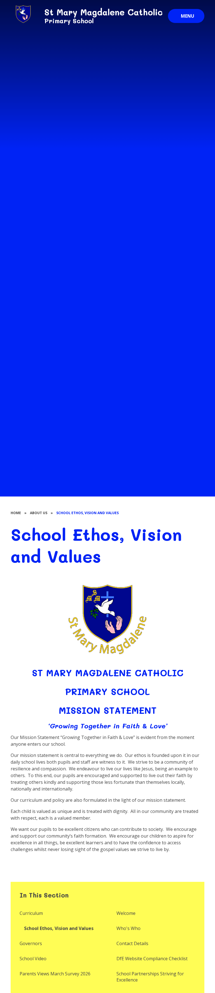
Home (16, 513)
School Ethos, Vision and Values (87, 513)
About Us (38, 513)
